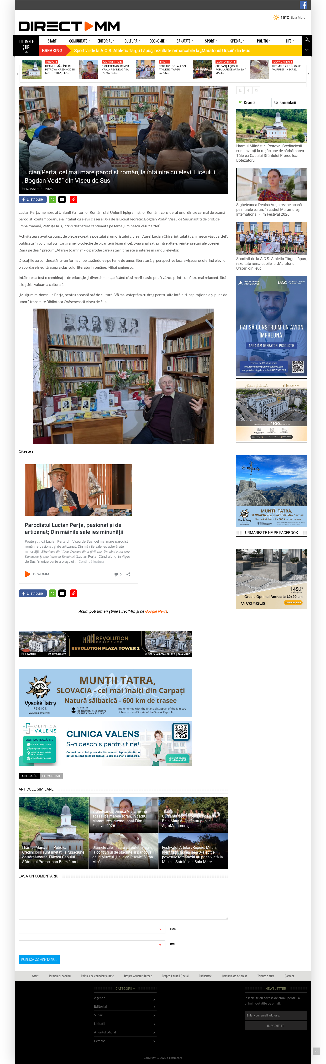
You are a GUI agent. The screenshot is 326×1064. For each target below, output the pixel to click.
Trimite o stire (266, 975)
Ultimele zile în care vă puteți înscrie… (286, 68)
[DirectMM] (69, 26)
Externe (99, 1041)
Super (98, 1015)
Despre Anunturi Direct (138, 975)
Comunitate (112, 61)
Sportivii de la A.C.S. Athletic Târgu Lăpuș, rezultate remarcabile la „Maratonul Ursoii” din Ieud (271, 264)
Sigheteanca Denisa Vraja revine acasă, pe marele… (115, 70)
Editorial (100, 1006)
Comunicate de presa (234, 975)
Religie (51, 61)
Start (35, 975)
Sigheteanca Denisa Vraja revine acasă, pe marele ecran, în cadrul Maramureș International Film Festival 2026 (269, 210)
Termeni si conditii (60, 975)
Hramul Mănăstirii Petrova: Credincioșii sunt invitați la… (60, 70)
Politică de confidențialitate (97, 975)
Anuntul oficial (105, 1032)
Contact (289, 975)
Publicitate (205, 975)
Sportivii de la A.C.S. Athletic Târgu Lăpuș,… (173, 70)
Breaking (52, 50)
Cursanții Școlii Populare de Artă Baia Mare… (231, 70)
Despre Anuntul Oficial (175, 975)
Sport (164, 61)
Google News (156, 611)
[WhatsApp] (52, 199)
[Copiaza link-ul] (73, 199)
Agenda (99, 998)
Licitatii (99, 1023)
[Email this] (62, 199)
